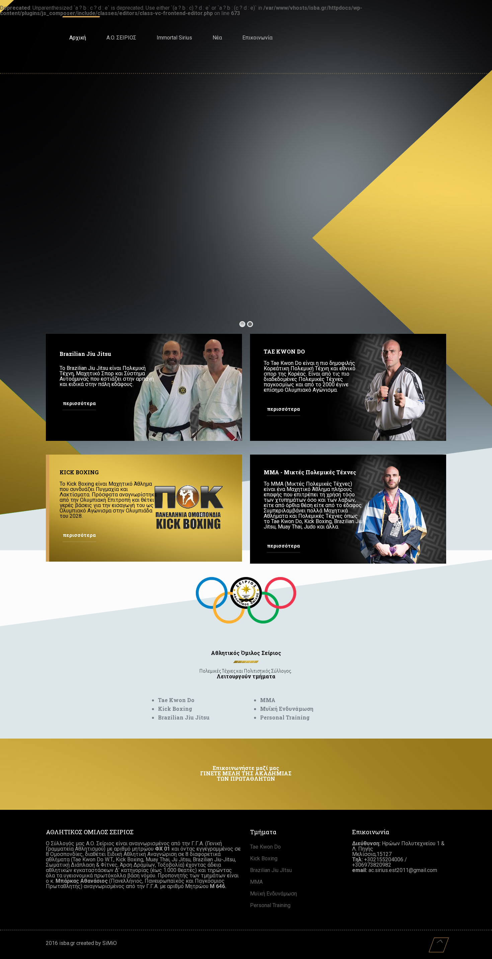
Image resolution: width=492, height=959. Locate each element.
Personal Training (270, 905)
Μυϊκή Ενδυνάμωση (273, 893)
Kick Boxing (263, 858)
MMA (256, 882)
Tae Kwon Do (265, 847)
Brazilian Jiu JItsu (271, 870)
